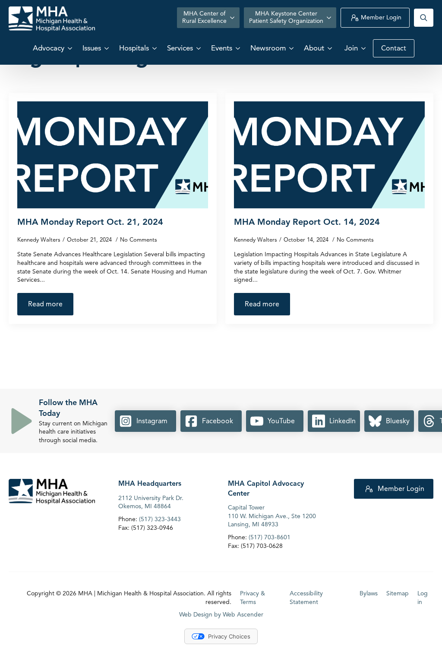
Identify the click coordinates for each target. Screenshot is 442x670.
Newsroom (268, 48)
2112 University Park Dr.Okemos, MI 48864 (150, 502)
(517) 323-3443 (160, 519)
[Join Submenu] (364, 48)
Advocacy (48, 48)
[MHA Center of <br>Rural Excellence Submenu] (233, 17)
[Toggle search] (423, 18)
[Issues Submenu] (107, 48)
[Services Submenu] (199, 48)
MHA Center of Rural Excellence (204, 17)
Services (180, 48)
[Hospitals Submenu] (155, 48)
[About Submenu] (330, 48)
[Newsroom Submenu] (292, 48)
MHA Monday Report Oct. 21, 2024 (90, 222)
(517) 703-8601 (269, 537)
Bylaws (369, 593)
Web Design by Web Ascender (221, 614)
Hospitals (134, 48)
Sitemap (397, 593)
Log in (422, 598)
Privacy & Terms (252, 598)
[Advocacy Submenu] (70, 48)
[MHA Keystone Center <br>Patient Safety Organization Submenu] (329, 17)
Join (351, 48)
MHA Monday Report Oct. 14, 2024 (307, 222)
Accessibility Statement (306, 598)
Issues (91, 48)
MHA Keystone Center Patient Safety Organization (286, 17)
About (314, 48)
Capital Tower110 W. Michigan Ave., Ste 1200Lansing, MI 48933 (272, 516)
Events (221, 48)
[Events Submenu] (238, 48)
